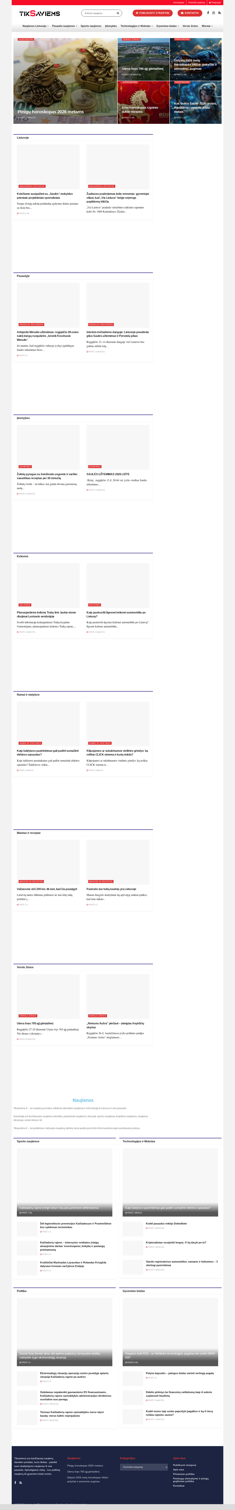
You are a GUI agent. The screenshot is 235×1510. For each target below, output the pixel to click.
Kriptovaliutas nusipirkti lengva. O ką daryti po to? (176, 1242)
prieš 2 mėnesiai (155, 1228)
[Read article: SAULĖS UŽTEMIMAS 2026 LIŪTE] (118, 447)
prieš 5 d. (93, 905)
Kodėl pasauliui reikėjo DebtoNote (166, 1223)
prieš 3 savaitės (26, 632)
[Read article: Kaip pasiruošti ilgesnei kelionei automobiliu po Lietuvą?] (118, 585)
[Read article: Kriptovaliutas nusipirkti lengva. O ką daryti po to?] (133, 1248)
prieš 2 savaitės (96, 352)
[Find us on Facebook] (208, 13)
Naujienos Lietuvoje (34, 25)
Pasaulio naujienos (63, 25)
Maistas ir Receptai (31, 881)
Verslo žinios (190, 25)
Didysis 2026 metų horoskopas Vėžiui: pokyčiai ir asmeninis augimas (195, 65)
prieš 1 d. (23, 905)
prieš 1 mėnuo (26, 770)
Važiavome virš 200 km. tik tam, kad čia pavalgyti (47, 889)
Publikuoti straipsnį (154, 13)
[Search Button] (118, 13)
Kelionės (25, 605)
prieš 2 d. (47, 1232)
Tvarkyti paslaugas (156, 1487)
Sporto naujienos (91, 25)
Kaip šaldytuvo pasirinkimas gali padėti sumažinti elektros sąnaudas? (168, 1207)
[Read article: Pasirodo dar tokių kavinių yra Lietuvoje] (118, 862)
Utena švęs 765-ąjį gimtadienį (142, 68)
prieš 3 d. (23, 355)
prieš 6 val (24, 213)
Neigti (188, 1496)
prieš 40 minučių (132, 75)
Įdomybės (111, 25)
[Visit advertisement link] (191, 158)
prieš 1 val (181, 75)
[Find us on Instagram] (213, 13)
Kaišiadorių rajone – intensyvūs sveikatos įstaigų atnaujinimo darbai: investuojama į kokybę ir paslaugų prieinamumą (72, 1246)
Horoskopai (178, 2)
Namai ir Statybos (30, 743)
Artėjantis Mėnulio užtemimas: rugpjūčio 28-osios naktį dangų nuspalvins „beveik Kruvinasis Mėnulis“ (48, 336)
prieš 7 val (26, 1213)
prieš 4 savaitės (96, 632)
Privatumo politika (183, 1504)
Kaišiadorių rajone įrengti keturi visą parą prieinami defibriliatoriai (59, 1207)
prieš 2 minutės (27, 118)
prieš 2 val (129, 118)
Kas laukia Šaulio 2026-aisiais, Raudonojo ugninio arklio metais (195, 108)
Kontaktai (198, 1504)
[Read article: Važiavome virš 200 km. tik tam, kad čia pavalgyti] (48, 862)
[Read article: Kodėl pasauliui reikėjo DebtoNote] (133, 1229)
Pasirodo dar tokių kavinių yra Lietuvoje (111, 889)
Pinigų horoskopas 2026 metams (51, 111)
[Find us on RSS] (219, 13)
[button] (228, 1461)
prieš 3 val (181, 118)
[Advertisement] (83, 245)
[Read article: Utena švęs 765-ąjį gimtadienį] (48, 996)
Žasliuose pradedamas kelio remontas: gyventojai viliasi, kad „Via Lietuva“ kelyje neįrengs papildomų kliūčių (118, 197)
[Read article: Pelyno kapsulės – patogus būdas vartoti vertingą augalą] (133, 1378)
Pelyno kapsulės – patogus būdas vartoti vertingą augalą (180, 1373)
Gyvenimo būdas (166, 25)
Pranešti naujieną (196, 2)
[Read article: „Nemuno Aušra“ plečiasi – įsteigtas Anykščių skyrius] (118, 996)
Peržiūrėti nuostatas (216, 1496)
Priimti (159, 1496)
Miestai (206, 25)
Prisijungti (216, 2)
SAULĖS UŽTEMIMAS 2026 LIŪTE (108, 474)
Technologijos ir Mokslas (136, 25)
